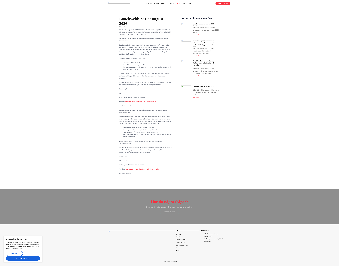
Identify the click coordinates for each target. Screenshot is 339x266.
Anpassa (14, 253)
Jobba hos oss (180, 242)
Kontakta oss (187, 3)
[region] (23, 249)
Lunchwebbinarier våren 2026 (203, 86)
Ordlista (178, 248)
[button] (213, 3)
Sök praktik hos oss (182, 245)
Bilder (177, 250)
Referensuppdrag (181, 239)
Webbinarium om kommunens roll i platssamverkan (140, 102)
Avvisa (31, 253)
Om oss (178, 234)
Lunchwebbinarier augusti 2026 (204, 24)
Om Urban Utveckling (152, 3)
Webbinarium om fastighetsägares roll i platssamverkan (142, 169)
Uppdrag (172, 3)
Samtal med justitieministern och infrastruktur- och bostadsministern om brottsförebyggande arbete (205, 43)
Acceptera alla (23, 258)
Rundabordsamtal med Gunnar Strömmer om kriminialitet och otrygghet (203, 63)
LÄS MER (196, 34)
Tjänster (163, 3)
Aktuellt (179, 3)
